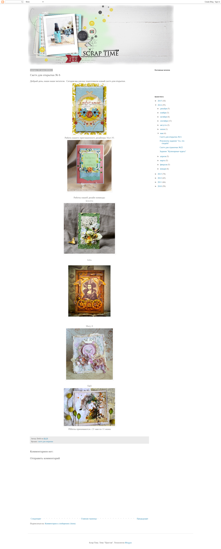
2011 (160, 182)
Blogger (128, 542)
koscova (89, 200)
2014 (160, 105)
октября (163, 116)
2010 (160, 186)
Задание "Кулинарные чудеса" (173, 151)
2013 (160, 173)
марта (163, 160)
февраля (164, 164)
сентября (164, 120)
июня (162, 129)
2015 (160, 100)
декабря (163, 108)
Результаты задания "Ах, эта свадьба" (172, 142)
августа (163, 125)
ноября (163, 112)
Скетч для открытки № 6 (170, 136)
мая (162, 133)
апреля (163, 156)
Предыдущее (142, 518)
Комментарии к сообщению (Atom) (60, 523)
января (163, 168)
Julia (89, 259)
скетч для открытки (45, 441)
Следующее (36, 518)
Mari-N (110, 137)
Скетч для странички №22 (171, 147)
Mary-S (89, 325)
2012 (160, 178)
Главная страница (89, 518)
